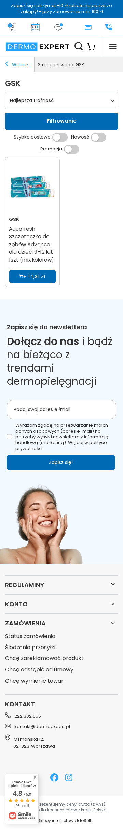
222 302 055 (27, 716)
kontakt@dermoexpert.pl (42, 727)
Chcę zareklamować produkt (44, 658)
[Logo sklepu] (37, 47)
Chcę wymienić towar (34, 681)
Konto (16, 604)
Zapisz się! (61, 462)
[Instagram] (69, 778)
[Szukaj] (78, 47)
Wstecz (19, 64)
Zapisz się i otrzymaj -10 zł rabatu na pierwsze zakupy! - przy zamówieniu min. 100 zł (61, 8)
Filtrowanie (62, 121)
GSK (14, 219)
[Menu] (112, 47)
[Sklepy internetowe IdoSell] (61, 821)
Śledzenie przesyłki (30, 647)
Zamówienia (25, 623)
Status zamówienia (30, 636)
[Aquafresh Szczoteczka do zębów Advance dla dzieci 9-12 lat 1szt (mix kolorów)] (32, 187)
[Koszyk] (94, 47)
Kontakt (20, 704)
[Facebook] (54, 778)
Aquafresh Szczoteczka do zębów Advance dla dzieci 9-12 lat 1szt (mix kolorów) (31, 244)
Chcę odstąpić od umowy (39, 669)
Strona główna (54, 64)
